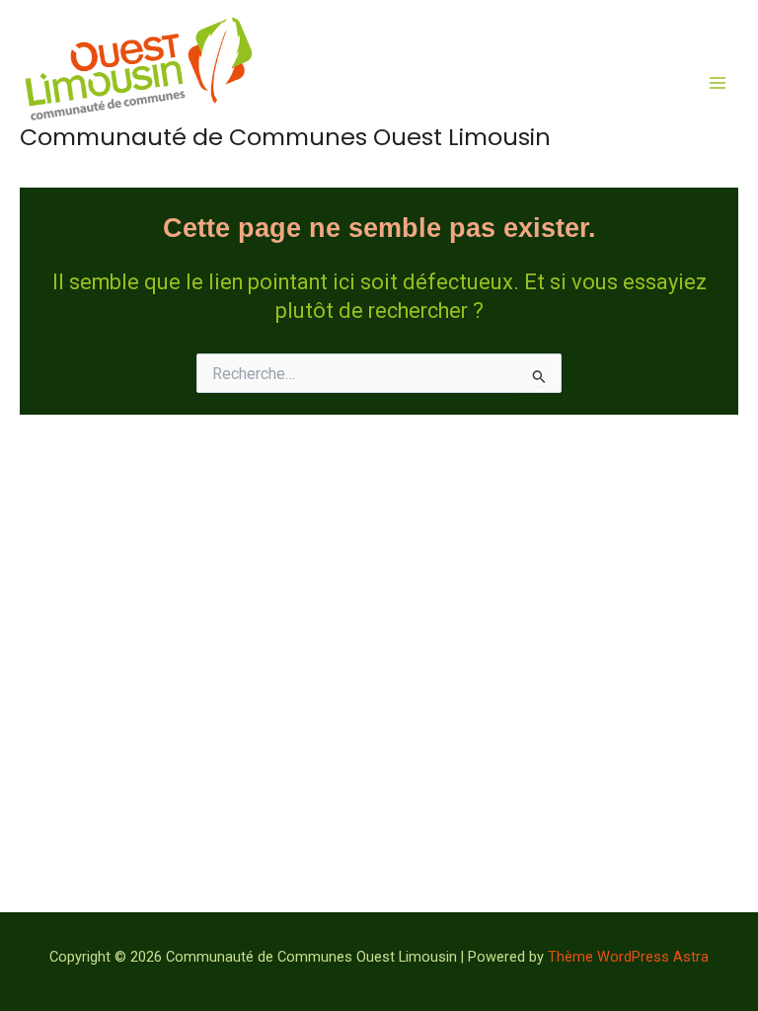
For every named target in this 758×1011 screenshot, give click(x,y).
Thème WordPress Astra (628, 957)
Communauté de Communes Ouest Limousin (285, 136)
